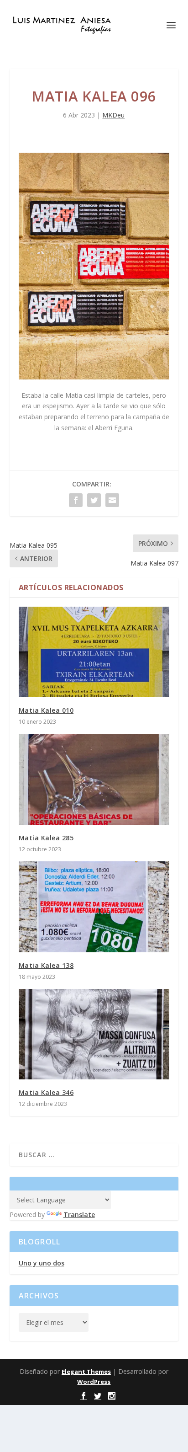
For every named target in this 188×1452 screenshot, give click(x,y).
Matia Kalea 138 (46, 965)
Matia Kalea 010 (46, 710)
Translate (79, 1214)
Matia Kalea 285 (46, 837)
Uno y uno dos (41, 1263)
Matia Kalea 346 (46, 1092)
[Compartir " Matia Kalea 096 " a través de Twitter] (94, 500)
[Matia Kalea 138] (94, 906)
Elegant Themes (86, 1371)
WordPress (93, 1381)
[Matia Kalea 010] (94, 652)
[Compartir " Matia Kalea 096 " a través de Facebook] (76, 500)
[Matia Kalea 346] (94, 1034)
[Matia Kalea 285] (94, 779)
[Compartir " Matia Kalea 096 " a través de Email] (112, 500)
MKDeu (113, 115)
